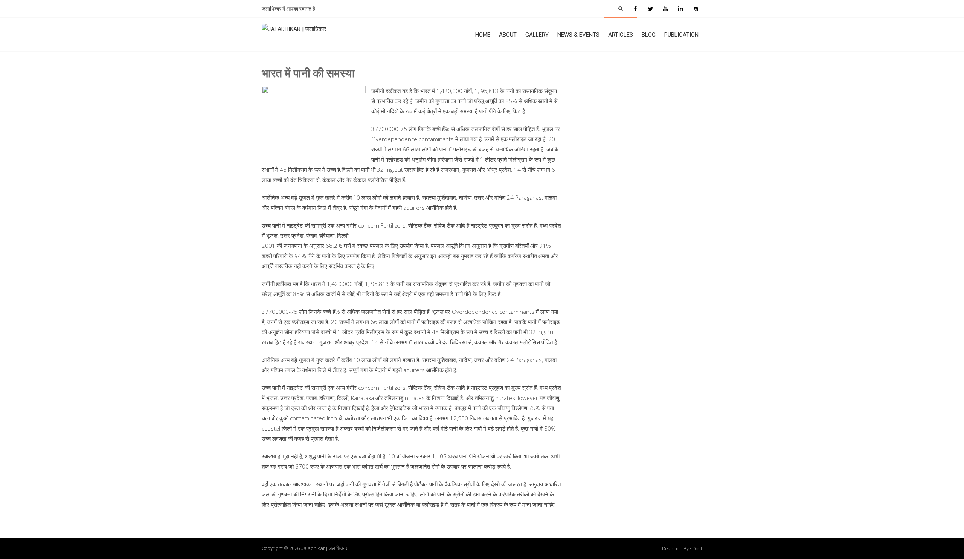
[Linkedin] (680, 8)
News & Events (578, 34)
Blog (649, 34)
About (508, 34)
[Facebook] (635, 8)
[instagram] (695, 8)
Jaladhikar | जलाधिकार (324, 548)
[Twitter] (650, 8)
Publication (681, 34)
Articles (620, 34)
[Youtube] (665, 8)
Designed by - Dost (682, 548)
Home (482, 34)
